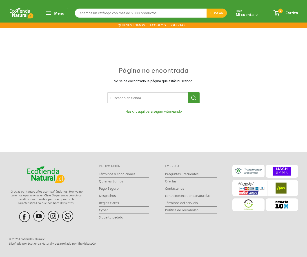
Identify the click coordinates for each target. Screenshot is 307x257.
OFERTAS (178, 25)
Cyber (103, 210)
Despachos (107, 195)
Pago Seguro (109, 188)
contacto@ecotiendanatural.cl (188, 195)
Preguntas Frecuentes (181, 174)
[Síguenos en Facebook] (24, 213)
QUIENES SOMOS (131, 25)
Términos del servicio (181, 202)
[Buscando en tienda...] (194, 97)
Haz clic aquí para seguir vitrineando (153, 111)
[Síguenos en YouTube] (38, 213)
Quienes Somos (111, 181)
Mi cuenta (245, 14)
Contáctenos (174, 188)
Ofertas (170, 181)
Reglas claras (109, 202)
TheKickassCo (87, 243)
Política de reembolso (181, 210)
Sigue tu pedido (111, 217)
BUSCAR (216, 13)
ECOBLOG (158, 25)
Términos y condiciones (117, 174)
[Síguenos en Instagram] (53, 213)
